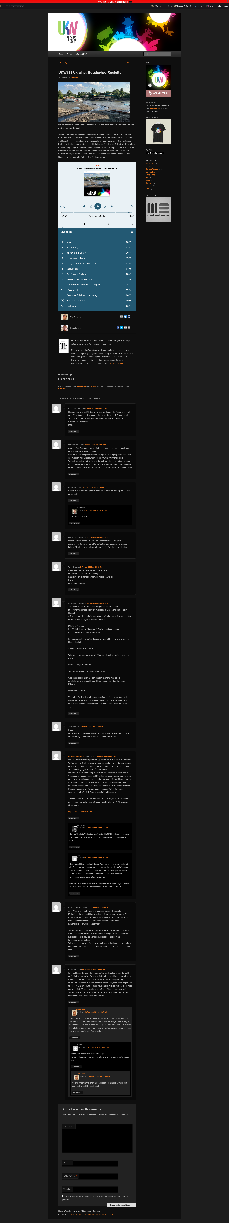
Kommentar (68, 1126)
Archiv (69, 54)
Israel (148, 180)
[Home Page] (125, 328)
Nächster (131, 63)
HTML (113, 363)
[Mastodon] (125, 317)
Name (67, 1163)
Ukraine (93, 386)
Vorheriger (63, 63)
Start (61, 54)
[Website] (121, 317)
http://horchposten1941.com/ (80, 811)
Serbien (149, 183)
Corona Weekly (152, 169)
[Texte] (128, 328)
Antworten (73, 431)
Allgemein (150, 163)
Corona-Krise (151, 172)
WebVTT (120, 363)
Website (66, 1189)
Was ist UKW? (81, 54)
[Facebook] (117, 328)
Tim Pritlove (81, 386)
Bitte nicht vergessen (76, 756)
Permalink (62, 388)
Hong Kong (150, 174)
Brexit (148, 166)
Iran (147, 177)
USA (147, 188)
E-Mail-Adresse (70, 1176)
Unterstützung (155, 108)
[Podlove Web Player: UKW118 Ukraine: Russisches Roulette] (97, 236)
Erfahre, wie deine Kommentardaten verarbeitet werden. (93, 1214)
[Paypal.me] (128, 317)
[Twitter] (121, 328)
